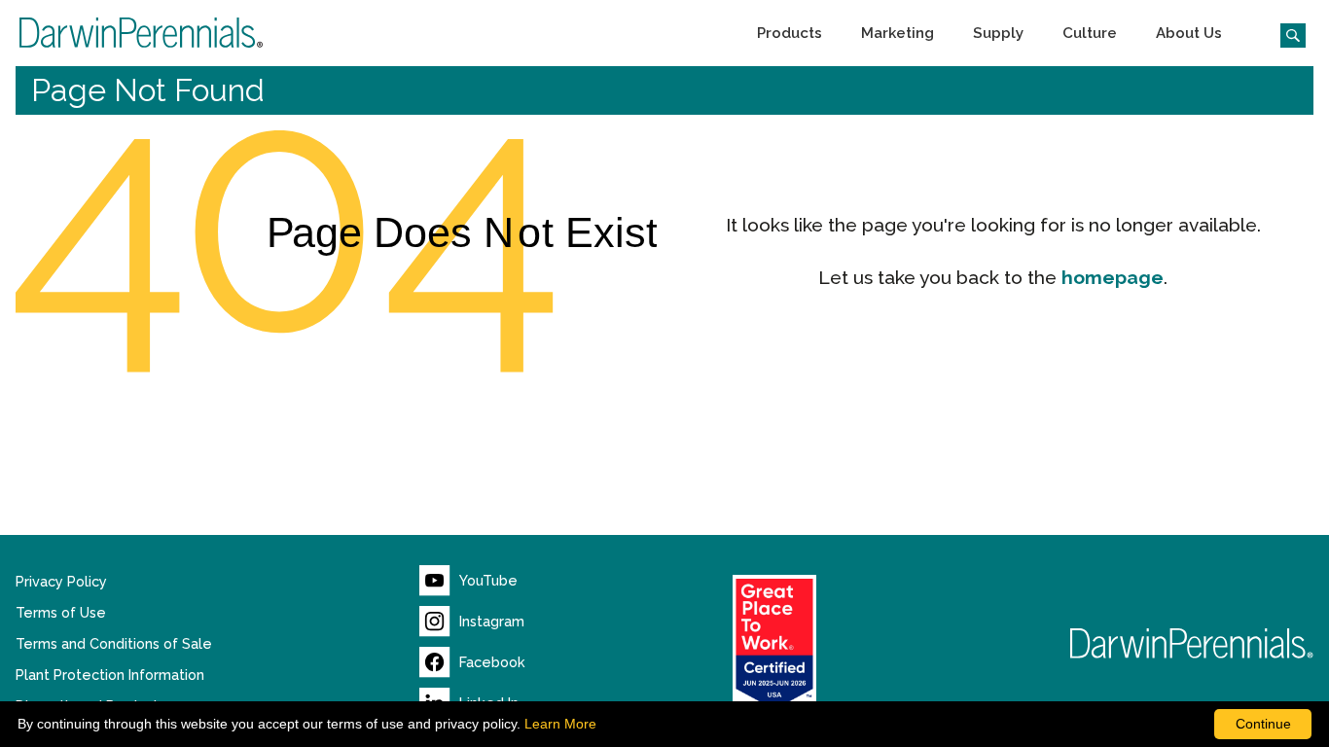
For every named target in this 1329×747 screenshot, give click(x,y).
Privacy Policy (61, 581)
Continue (1263, 723)
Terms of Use (61, 613)
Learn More (560, 723)
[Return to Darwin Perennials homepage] (1191, 643)
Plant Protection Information (110, 675)
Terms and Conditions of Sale (114, 644)
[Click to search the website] (1285, 33)
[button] (789, 33)
